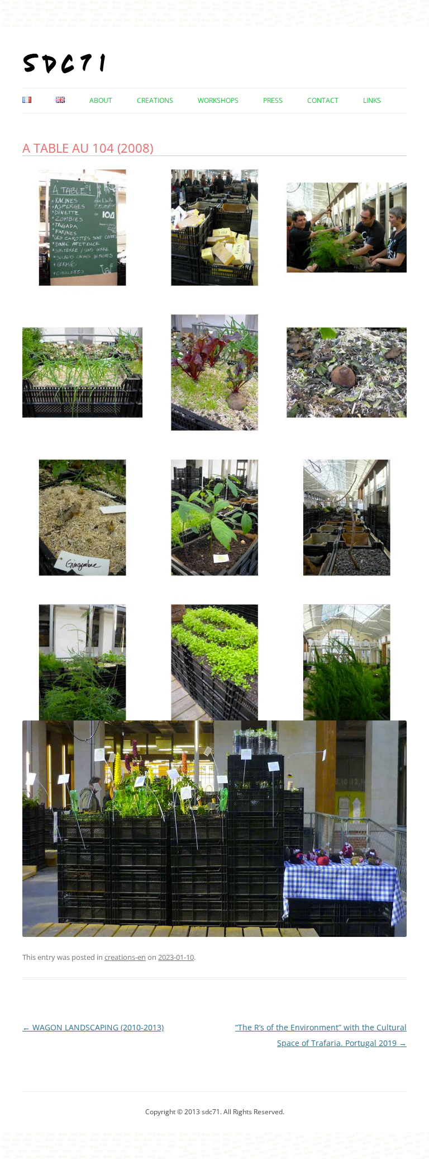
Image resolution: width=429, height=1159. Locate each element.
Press (273, 100)
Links (372, 100)
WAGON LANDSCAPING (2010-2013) (93, 1027)
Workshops (218, 100)
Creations (155, 100)
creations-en (125, 957)
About (100, 100)
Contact (323, 100)
